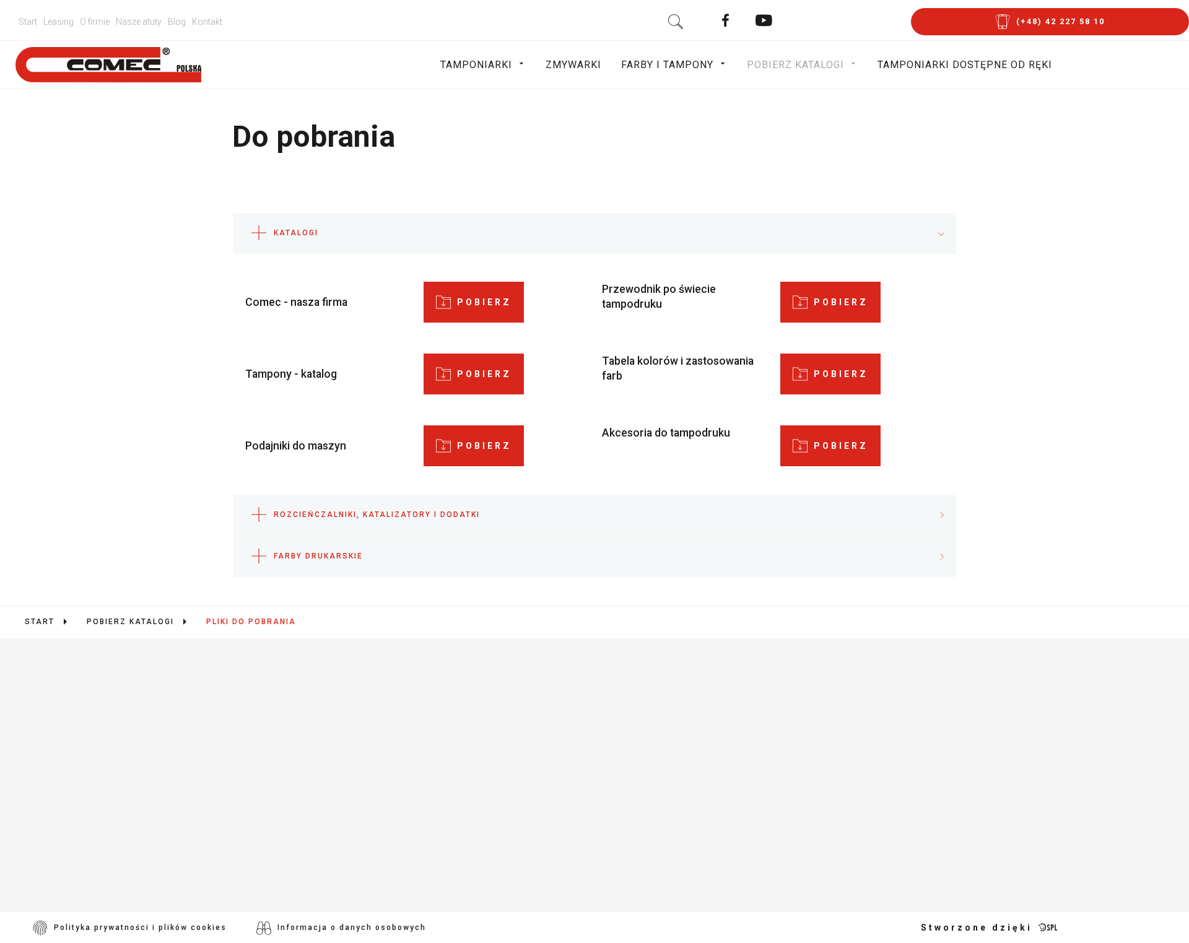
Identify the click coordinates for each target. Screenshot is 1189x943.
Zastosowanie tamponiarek (501, 728)
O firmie (95, 22)
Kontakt (207, 22)
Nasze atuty (139, 22)
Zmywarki (573, 65)
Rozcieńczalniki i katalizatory (509, 818)
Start (28, 22)
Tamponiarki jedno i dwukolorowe (521, 692)
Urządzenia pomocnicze (491, 746)
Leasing (58, 22)
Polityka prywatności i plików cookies (140, 927)
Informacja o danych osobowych (351, 927)
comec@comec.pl (139, 813)
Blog (177, 22)
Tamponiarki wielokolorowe (502, 710)
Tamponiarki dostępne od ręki (965, 65)
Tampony (446, 800)
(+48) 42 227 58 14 (121, 791)
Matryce (443, 854)
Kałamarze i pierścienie (491, 836)
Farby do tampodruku (484, 782)
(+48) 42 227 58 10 (122, 769)
